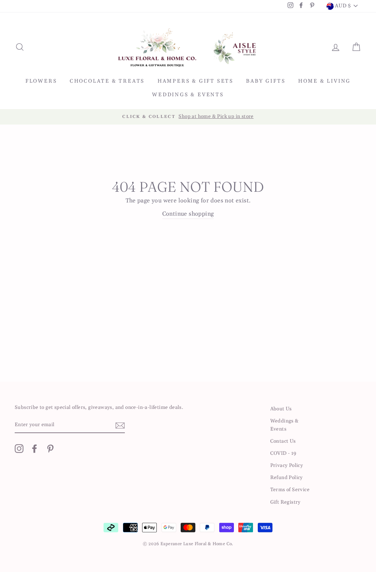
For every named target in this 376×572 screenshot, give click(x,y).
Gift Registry (285, 502)
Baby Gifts (265, 81)
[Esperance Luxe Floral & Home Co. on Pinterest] (50, 448)
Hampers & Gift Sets (196, 81)
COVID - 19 (283, 453)
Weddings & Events (188, 94)
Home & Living (324, 81)
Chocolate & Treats (107, 81)
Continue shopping (188, 213)
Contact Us (283, 441)
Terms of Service (290, 489)
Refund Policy (286, 477)
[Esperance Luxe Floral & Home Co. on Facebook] (34, 448)
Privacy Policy (286, 465)
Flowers (41, 81)
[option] (188, 117)
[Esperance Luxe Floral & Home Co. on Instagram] (19, 448)
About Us (281, 409)
